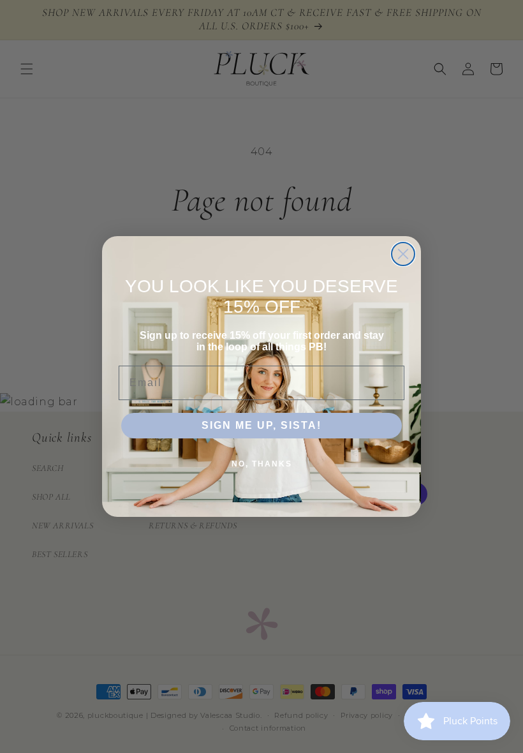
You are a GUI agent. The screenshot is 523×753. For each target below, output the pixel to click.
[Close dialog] (403, 253)
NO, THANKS (262, 463)
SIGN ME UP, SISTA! (261, 425)
